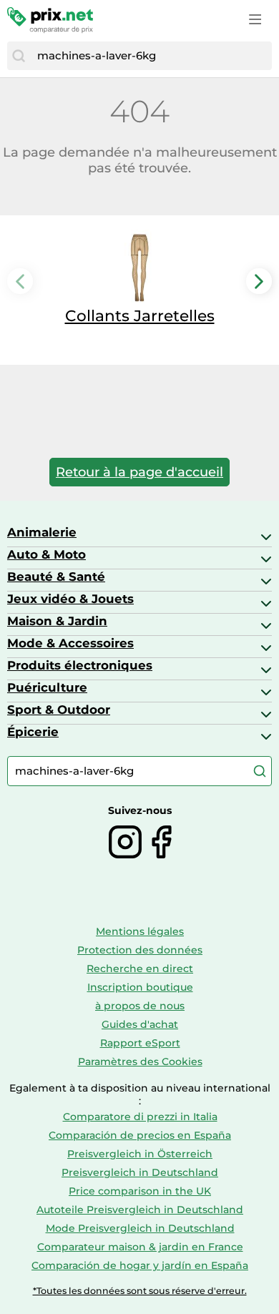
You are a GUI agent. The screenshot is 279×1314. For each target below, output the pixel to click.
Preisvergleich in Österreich (139, 1153)
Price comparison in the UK (140, 1191)
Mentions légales (140, 931)
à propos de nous (140, 1005)
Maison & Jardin (57, 621)
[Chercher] (18, 55)
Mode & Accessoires (70, 643)
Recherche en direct (140, 968)
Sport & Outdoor (58, 709)
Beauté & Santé (56, 576)
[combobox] (151, 55)
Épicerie (33, 732)
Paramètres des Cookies (140, 1061)
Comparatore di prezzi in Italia (140, 1116)
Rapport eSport (140, 1042)
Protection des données (139, 949)
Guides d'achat (140, 1024)
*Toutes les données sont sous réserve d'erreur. (140, 1290)
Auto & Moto (46, 554)
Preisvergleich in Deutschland (140, 1172)
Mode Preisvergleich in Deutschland (140, 1228)
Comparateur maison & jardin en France (140, 1246)
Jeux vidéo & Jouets (70, 599)
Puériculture (47, 687)
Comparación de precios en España (140, 1135)
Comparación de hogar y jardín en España (139, 1265)
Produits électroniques (79, 665)
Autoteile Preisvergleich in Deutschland (139, 1209)
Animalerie (42, 532)
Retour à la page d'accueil (139, 472)
